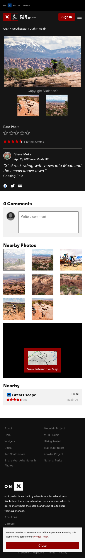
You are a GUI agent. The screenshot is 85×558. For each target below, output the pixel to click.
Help (7, 435)
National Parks (53, 460)
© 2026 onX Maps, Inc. (31, 552)
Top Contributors (15, 454)
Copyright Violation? (43, 91)
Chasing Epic (13, 176)
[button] (5, 185)
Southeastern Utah (24, 28)
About (8, 428)
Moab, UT (43, 159)
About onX (11, 517)
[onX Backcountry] (16, 5)
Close (42, 545)
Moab (42, 28)
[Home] (21, 17)
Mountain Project (54, 428)
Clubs (8, 447)
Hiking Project (52, 441)
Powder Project (53, 454)
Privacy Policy (40, 536)
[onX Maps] (14, 489)
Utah (6, 28)
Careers (10, 523)
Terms (51, 552)
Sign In (66, 17)
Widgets (10, 441)
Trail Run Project (54, 447)
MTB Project (51, 435)
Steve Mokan (23, 154)
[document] (42, 540)
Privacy (63, 552)
